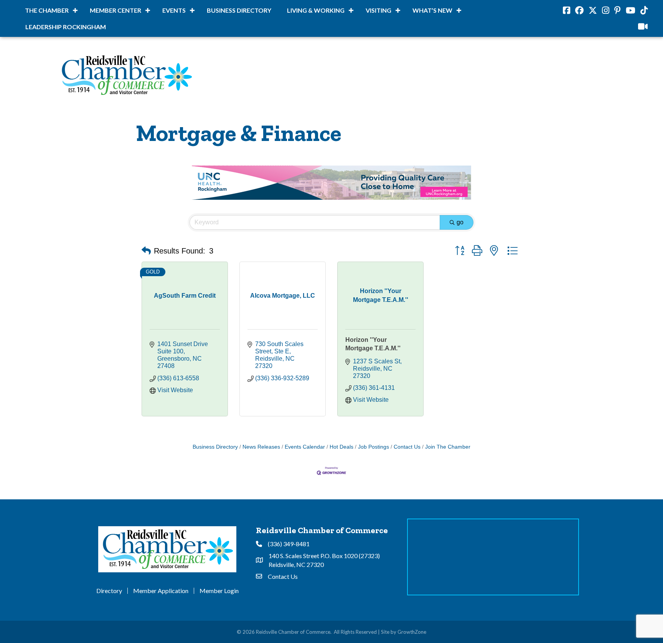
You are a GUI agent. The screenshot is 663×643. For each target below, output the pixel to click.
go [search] (460, 222)
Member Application (160, 591)
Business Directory (239, 10)
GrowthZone (411, 632)
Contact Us (407, 447)
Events (174, 10)
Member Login (219, 591)
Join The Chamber (447, 447)
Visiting (378, 10)
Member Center (115, 10)
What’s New (432, 10)
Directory (109, 591)
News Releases (261, 447)
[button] (146, 251)
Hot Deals (341, 447)
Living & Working (316, 10)
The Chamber (47, 10)
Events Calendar (305, 447)
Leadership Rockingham (65, 26)
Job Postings (373, 447)
